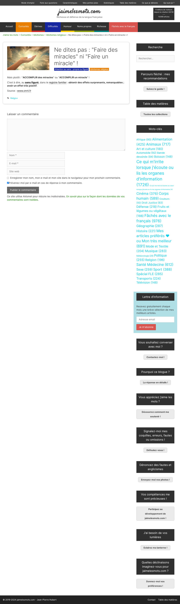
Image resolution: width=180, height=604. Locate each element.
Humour (68, 26)
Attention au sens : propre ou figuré (71, 69)
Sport (162, 269)
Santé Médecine (154, 264)
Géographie (149, 226)
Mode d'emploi (27, 3)
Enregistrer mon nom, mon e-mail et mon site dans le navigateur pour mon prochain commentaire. (65, 177)
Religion (14, 98)
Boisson (163, 156)
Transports (148, 278)
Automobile (146, 152)
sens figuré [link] (32, 82)
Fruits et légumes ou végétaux (152, 211)
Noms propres (84, 26)
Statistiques (109, 3)
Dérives (38, 26)
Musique (156, 251)
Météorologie (144, 256)
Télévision (147, 282)
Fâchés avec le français (123, 26)
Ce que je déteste (150, 3)
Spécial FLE (149, 274)
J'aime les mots (10, 35)
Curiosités (24, 26)
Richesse (101, 26)
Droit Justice (152, 202)
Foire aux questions (48, 3)
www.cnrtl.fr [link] (24, 90)
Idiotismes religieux (56, 35)
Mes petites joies (90, 3)
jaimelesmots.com (79, 11)
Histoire (146, 231)
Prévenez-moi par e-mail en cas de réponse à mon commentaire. (45, 183)
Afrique (143, 139)
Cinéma (147, 193)
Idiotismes (38, 35)
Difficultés (53, 26)
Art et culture (149, 149)
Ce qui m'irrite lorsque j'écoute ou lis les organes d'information (155, 173)
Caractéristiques (70, 3)
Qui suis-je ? (168, 3)
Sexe (144, 269)
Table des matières (128, 3)
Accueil (9, 26)
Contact (151, 599)
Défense (146, 206)
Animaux (158, 144)
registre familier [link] (58, 82)
